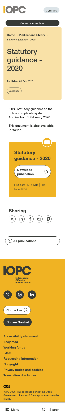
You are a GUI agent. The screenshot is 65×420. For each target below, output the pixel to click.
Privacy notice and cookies (23, 370)
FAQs (7, 353)
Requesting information (20, 358)
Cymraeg (51, 10)
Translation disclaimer (19, 375)
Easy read (10, 342)
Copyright (10, 364)
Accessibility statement (20, 336)
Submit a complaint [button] (32, 23)
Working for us (14, 347)
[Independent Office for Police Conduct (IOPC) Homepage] (17, 274)
